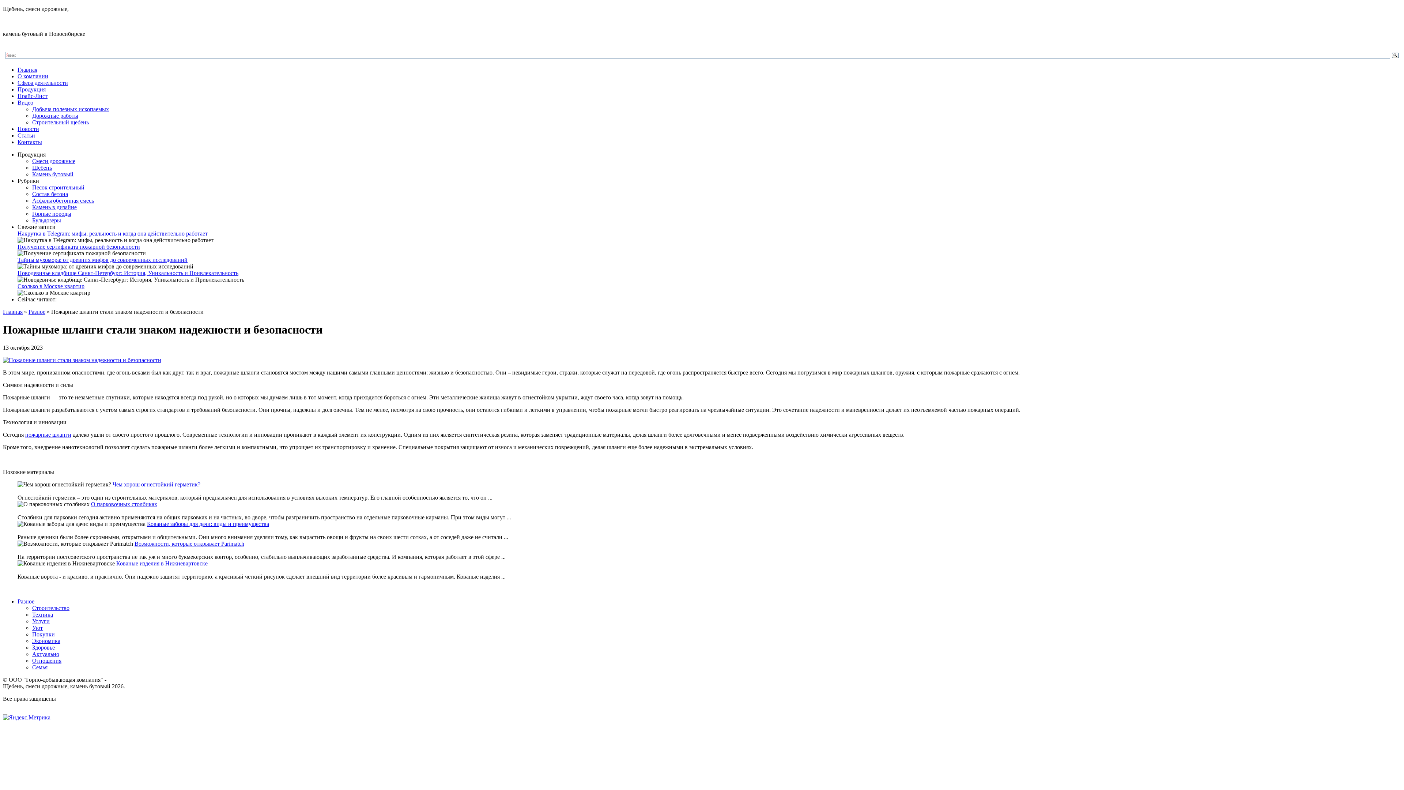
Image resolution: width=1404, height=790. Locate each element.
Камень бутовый (52, 174)
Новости (28, 129)
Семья (40, 667)
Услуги (41, 621)
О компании (33, 76)
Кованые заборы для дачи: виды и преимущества (208, 524)
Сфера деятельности (43, 83)
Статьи (26, 135)
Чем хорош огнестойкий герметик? (156, 484)
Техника (42, 615)
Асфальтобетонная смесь (63, 201)
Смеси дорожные (53, 161)
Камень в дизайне (54, 207)
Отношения (46, 661)
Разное (37, 312)
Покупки (43, 634)
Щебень (42, 168)
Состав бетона (50, 194)
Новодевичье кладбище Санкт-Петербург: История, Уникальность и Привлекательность (128, 273)
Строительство (50, 608)
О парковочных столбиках (124, 504)
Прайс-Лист (33, 96)
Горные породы (51, 214)
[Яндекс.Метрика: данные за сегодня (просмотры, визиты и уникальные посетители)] (26, 717)
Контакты (30, 142)
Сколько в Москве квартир (51, 286)
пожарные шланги (48, 435)
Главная (27, 70)
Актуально (45, 654)
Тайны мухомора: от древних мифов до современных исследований (103, 260)
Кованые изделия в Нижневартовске (162, 563)
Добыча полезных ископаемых (70, 109)
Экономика (46, 641)
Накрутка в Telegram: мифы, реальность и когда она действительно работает (113, 233)
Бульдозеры (46, 220)
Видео (25, 102)
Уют (37, 628)
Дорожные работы (55, 116)
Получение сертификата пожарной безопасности (79, 247)
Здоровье (43, 647)
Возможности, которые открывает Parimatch (189, 544)
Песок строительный (58, 187)
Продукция (32, 89)
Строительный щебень (60, 122)
